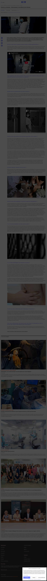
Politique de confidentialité (37, 579)
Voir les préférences (41, 577)
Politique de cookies (30, 579)
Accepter (26, 577)
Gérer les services (25, 575)
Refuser (34, 577)
